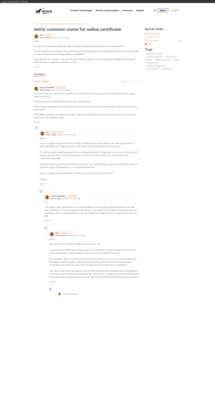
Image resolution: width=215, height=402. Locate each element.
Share (37, 67)
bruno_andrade (47, 87)
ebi (41, 35)
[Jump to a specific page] (138, 81)
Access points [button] (152, 63)
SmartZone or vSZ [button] (154, 57)
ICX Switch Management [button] (156, 66)
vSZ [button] (175, 60)
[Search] (155, 10)
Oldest (44, 81)
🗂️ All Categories (152, 34)
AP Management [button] (162, 60)
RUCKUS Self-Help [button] (154, 54)
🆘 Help (148, 44)
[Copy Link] (67, 38)
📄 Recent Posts (152, 37)
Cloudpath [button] (171, 57)
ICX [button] (148, 60)
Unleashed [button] (167, 69)
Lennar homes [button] (152, 69)
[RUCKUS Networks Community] (44, 10)
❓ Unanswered (163, 41)
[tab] (39, 74)
